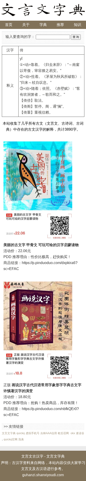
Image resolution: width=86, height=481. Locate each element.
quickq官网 (10, 439)
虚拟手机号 (32, 433)
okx (73, 433)
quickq (21, 433)
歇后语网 (63, 433)
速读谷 (80, 433)
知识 (77, 25)
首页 (8, 25)
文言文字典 (9, 433)
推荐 (60, 25)
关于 (26, 25)
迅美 (21, 439)
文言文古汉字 (32, 456)
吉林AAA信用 (48, 433)
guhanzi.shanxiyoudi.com (43, 475)
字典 (43, 25)
